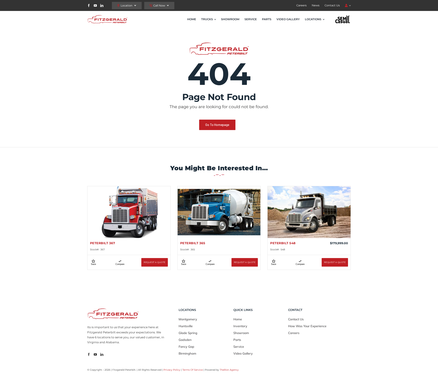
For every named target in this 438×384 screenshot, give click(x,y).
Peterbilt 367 (102, 243)
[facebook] (88, 5)
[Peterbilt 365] (219, 212)
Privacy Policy (171, 369)
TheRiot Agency (229, 369)
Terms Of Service (192, 369)
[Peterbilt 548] (309, 212)
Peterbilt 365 (192, 243)
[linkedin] (101, 5)
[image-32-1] (107, 15)
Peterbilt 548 (283, 243)
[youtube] (95, 5)
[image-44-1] (342, 16)
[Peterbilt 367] (128, 212)
